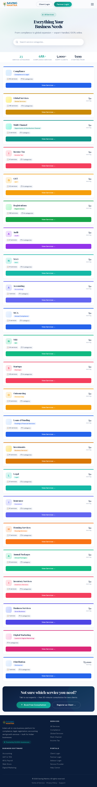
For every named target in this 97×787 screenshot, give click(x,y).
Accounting (7, 753)
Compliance (55, 730)
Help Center (55, 767)
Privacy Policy (51, 783)
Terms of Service (38, 783)
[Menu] (92, 4)
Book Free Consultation (35, 705)
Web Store (7, 764)
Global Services (56, 733)
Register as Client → (66, 705)
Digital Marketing (9, 767)
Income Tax (55, 740)
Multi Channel (56, 737)
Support (62, 783)
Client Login (44, 4)
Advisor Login (55, 760)
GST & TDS (7, 757)
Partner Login (63, 4)
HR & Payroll (8, 760)
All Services (55, 726)
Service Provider (57, 764)
